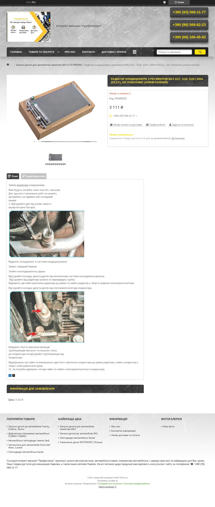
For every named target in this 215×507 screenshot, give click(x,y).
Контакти (88, 52)
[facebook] (10, 375)
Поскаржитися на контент (110, 484)
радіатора (22, 185)
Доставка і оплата (114, 52)
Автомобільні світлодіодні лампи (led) (29, 440)
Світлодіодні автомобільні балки (26, 452)
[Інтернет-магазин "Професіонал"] (28, 26)
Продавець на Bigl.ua (107, 481)
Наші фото (169, 426)
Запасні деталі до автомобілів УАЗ (78, 433)
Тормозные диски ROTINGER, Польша (81, 442)
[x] (13, 375)
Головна (16, 52)
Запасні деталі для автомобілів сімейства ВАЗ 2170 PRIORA (49, 65)
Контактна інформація (123, 430)
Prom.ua (123, 478)
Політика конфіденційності (137, 484)
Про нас (70, 52)
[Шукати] (200, 51)
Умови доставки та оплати (125, 435)
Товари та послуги (41, 52)
